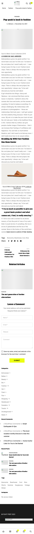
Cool (23, 238)
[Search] (27, 3)
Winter (3, 488)
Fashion (10, 8)
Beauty (3, 379)
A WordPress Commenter (12, 441)
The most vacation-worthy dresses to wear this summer (16, 433)
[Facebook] (8, 241)
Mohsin (10, 24)
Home (4, 8)
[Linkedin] (14, 241)
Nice (27, 238)
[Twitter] (11, 241)
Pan (2, 395)
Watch (3, 415)
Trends (3, 408)
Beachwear (18, 238)
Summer (10, 485)
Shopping (4, 399)
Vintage (27, 485)
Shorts (3, 485)
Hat (2, 389)
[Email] (20, 241)
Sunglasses (19, 485)
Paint (3, 392)
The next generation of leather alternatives (18, 464)
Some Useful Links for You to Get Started (19, 456)
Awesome (10, 238)
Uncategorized (6, 412)
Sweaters (4, 405)
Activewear (5, 373)
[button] (11, 56)
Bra (2, 383)
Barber (3, 376)
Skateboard (5, 402)
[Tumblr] (17, 241)
